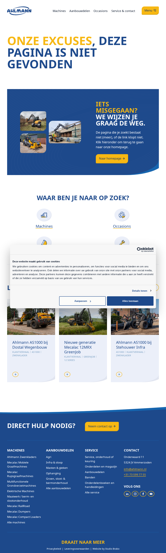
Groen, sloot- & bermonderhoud (57, 481)
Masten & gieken (57, 468)
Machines (59, 11)
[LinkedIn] (127, 494)
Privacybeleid (54, 548)
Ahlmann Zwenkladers (21, 457)
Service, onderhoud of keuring (99, 459)
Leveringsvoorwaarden (77, 548)
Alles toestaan (130, 301)
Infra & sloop (54, 462)
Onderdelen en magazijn (101, 466)
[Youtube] (151, 494)
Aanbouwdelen (79, 11)
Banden (90, 477)
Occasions (101, 11)
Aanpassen (80, 301)
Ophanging (53, 473)
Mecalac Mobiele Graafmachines (18, 464)
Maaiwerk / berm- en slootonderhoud (20, 498)
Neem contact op (100, 426)
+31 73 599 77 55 (135, 474)
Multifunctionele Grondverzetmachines (21, 484)
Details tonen (139, 290)
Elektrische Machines (20, 491)
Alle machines (16, 522)
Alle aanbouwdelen (58, 488)
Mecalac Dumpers (18, 511)
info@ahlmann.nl (135, 469)
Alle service (92, 492)
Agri (48, 457)
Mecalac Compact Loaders (24, 517)
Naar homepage (110, 158)
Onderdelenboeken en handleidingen (99, 485)
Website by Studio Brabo (106, 548)
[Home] (19, 10)
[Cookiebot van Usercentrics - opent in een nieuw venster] (139, 249)
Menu (148, 10)
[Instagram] (135, 494)
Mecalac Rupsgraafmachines (20, 474)
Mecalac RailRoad (18, 506)
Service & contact (123, 11)
